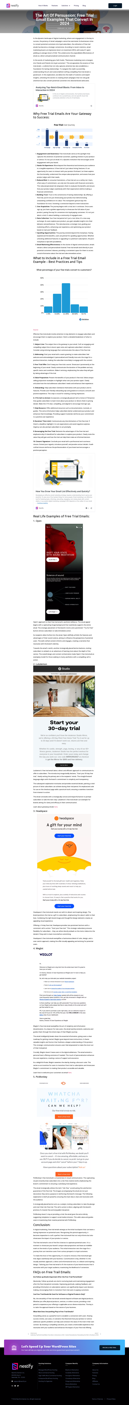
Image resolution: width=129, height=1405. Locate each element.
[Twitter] (18, 1386)
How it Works (43, 6)
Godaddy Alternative (72, 1373)
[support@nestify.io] (12, 1381)
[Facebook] (15, 1386)
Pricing (76, 6)
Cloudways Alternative (72, 1378)
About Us (95, 1370)
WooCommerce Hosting (46, 1373)
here (56, 807)
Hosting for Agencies (45, 1381)
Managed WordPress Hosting (48, 1370)
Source (35, 330)
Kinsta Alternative (71, 1384)
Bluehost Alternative (72, 1370)
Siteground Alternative (72, 1381)
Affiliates (95, 1381)
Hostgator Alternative (72, 1375)
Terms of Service (97, 1399)
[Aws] (12, 1386)
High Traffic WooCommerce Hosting (50, 1375)
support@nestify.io (20, 1381)
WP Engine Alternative (72, 1387)
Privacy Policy (111, 1399)
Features (55, 6)
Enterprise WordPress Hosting (48, 1378)
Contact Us (96, 1384)
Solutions (65, 6)
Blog (84, 6)
